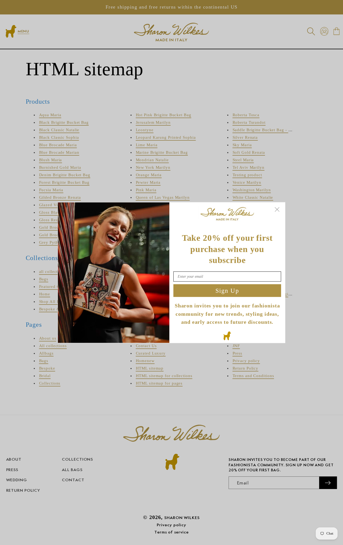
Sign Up (227, 290)
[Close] (277, 209)
